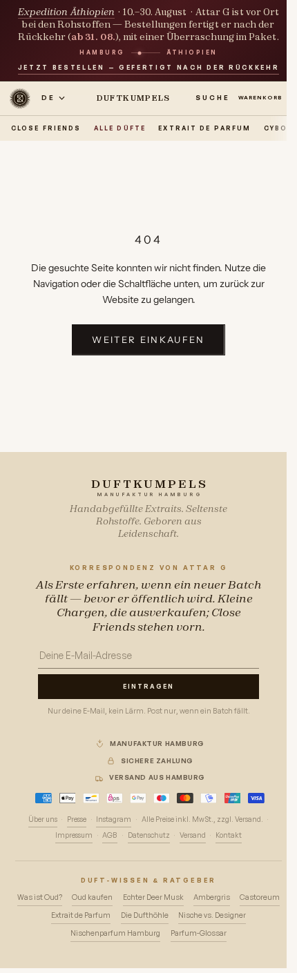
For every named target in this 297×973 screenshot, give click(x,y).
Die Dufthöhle (145, 915)
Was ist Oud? (39, 897)
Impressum (74, 835)
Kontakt (228, 835)
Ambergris (211, 897)
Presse (76, 819)
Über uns (42, 819)
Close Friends (46, 128)
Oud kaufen (92, 897)
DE (48, 97)
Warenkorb (263, 97)
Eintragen (148, 686)
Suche (212, 97)
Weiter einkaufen (148, 339)
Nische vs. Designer (212, 915)
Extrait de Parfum (204, 128)
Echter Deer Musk (153, 897)
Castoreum (260, 897)
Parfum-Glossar (199, 933)
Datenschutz (149, 835)
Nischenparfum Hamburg (115, 933)
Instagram (113, 819)
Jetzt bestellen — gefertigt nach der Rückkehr (149, 67)
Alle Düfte (120, 128)
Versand (193, 835)
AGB (109, 835)
